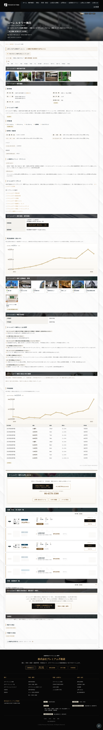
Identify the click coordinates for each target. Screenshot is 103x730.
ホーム (7, 44)
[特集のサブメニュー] (39, 2)
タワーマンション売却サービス (35, 687)
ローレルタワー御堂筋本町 (14, 195)
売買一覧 (52, 63)
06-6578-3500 (51, 493)
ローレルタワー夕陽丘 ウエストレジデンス (18, 206)
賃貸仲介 (6, 692)
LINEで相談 (54, 499)
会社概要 (79, 687)
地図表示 (28, 93)
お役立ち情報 (56, 687)
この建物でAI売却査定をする (43, 606)
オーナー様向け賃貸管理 (33, 692)
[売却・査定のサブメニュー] (48, 2)
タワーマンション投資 (57, 681)
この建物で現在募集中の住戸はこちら (36, 49)
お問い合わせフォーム (40, 499)
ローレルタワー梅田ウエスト (14, 201)
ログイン (65, 533)
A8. (6, 366)
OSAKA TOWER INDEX (58, 684)
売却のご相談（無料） (63, 606)
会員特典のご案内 (81, 684)
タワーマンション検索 (9, 681)
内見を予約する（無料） (42, 486)
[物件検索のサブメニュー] (34, 2)
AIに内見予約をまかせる (62, 486)
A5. (6, 352)
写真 (8, 63)
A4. (6, 347)
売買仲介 (6, 689)
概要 (12, 63)
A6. (6, 357)
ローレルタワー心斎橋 (13, 198)
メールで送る (65, 499)
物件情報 (12, 44)
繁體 (94, 13)
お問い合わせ (46, 63)
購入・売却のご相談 (32, 695)
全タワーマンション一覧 (9, 684)
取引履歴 (40, 63)
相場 (21, 63)
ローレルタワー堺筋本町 (13, 193)
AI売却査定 (73, 667)
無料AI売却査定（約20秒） (31, 58)
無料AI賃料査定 (31, 689)
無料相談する (30, 667)
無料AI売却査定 (31, 681)
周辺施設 (26, 63)
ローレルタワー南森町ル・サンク (15, 203)
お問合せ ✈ (90, 517)
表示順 (76, 513)
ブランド (16, 63)
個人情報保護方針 (81, 692)
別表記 (68, 63)
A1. (6, 333)
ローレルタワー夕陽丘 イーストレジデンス (18, 208)
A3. (6, 342)
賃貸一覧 (58, 63)
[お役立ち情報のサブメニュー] (59, 2)
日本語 (45, 718)
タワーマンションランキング (10, 687)
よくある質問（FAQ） (57, 689)
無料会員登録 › (56, 533)
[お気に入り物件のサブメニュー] (90, 2)
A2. (6, 338)
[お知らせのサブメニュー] (98, 2)
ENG (86, 13)
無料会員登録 (52, 667)
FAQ (35, 63)
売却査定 (63, 63)
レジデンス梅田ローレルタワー (15, 211)
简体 (90, 13)
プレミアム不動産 (11, 4)
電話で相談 (41, 667)
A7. (6, 362)
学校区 (31, 63)
